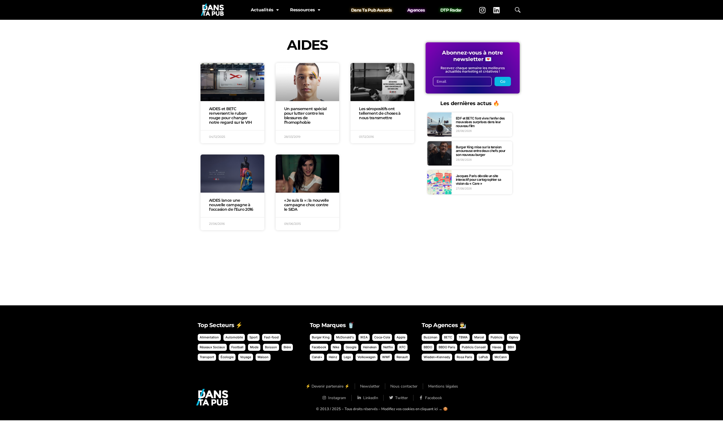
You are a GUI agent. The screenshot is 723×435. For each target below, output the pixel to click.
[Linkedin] (496, 10)
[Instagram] (482, 10)
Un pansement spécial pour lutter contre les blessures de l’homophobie (305, 115)
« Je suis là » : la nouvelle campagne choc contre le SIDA (306, 205)
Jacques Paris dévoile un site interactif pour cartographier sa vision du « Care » (478, 180)
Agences (416, 10)
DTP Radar (450, 10)
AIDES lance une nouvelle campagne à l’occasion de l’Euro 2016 (231, 205)
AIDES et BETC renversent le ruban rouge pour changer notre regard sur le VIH (230, 115)
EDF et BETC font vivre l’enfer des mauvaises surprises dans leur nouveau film (480, 122)
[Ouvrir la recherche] (517, 9)
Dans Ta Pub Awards (371, 10)
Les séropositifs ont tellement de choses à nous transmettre (379, 113)
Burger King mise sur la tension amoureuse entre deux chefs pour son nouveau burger (480, 151)
